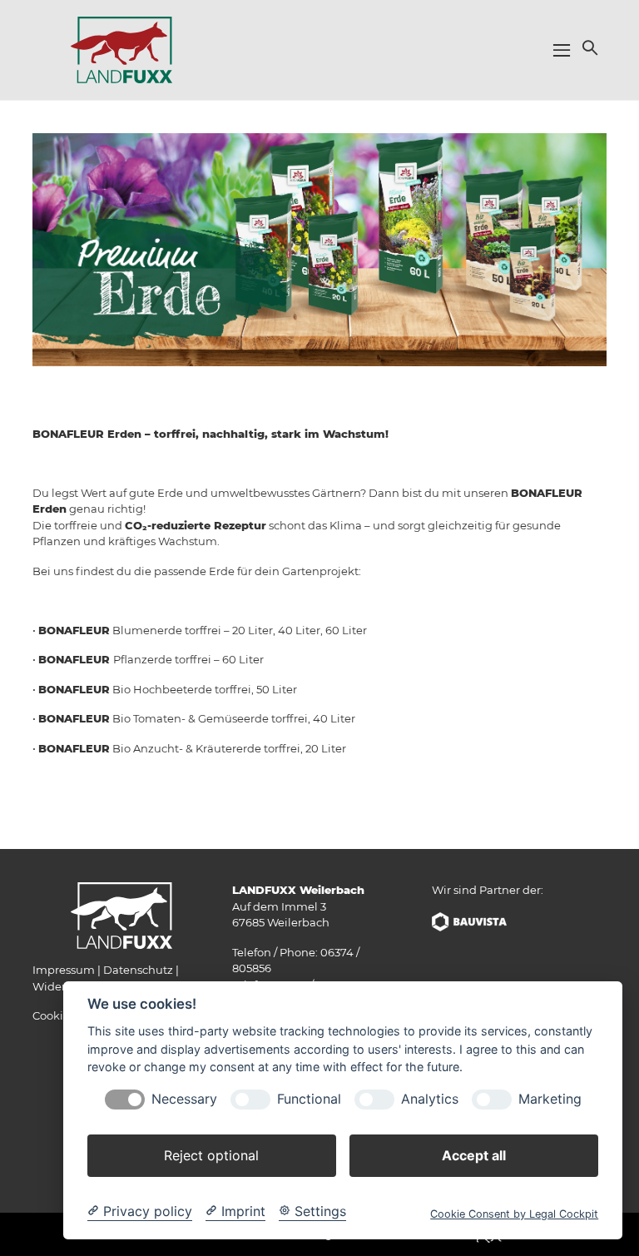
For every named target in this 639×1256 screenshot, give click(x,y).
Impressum (63, 969)
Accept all (474, 1155)
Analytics (429, 1099)
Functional (309, 1099)
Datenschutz (138, 969)
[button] (588, 47)
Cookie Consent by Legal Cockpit (514, 1214)
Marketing (550, 1099)
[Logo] (121, 49)
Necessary (184, 1099)
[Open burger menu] (561, 50)
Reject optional (211, 1155)
